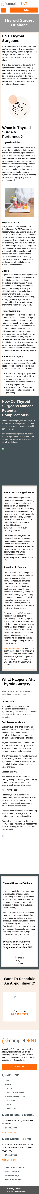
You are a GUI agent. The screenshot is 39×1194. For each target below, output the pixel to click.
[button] (3, 10)
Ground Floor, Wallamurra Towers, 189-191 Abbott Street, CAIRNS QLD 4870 (18, 1147)
